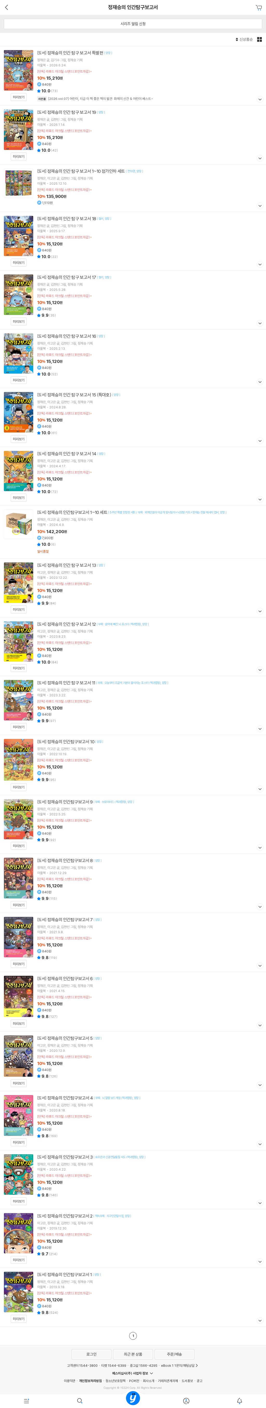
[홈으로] (133, 1401)
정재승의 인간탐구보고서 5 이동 (133, 1061)
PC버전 (134, 1381)
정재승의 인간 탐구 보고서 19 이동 (133, 134)
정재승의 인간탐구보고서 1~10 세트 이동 (133, 532)
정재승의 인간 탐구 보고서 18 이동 (133, 241)
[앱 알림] (239, 1401)
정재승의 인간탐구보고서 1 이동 (133, 1297)
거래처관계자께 (168, 1381)
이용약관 (69, 1381)
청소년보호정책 (115, 1381)
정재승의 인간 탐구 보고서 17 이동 (133, 299)
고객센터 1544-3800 (82, 1365)
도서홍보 (187, 1381)
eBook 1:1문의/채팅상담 (178, 1365)
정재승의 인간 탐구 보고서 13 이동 (133, 587)
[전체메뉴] (27, 1401)
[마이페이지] (186, 1401)
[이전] (6, 7)
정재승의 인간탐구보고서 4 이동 (133, 1120)
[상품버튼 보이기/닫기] (259, 100)
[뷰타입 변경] (260, 39)
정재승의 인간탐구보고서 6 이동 (133, 1001)
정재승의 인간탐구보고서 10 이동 (133, 765)
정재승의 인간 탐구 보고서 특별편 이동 (133, 75)
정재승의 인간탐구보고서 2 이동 (133, 1238)
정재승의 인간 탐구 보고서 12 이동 (133, 646)
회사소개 (148, 1381)
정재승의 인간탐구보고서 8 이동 (133, 883)
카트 (259, 8)
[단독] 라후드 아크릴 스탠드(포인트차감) (63, 71)
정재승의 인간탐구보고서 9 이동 (133, 824)
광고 (199, 1381)
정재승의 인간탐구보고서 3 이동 (133, 1179)
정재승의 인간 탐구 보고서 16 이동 (133, 358)
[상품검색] (80, 1401)
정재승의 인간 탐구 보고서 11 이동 (133, 705)
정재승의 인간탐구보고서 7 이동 (133, 942)
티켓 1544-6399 (113, 1365)
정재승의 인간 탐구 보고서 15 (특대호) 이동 (133, 417)
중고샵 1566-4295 (143, 1365)
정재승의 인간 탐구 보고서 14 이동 (133, 476)
